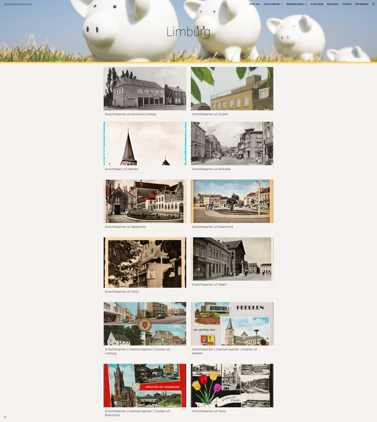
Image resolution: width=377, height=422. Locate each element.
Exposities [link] (333, 4)
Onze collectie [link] (272, 4)
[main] (188, 32)
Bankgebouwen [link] (295, 4)
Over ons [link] (254, 4)
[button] (373, 4)
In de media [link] (317, 4)
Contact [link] (347, 4)
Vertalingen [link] (361, 4)
